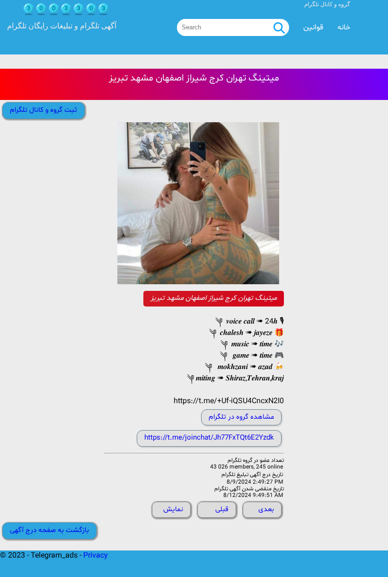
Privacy (95, 555)
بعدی (266, 509)
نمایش (173, 509)
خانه (343, 27)
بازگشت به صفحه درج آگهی (49, 530)
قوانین (313, 27)
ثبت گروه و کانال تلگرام (43, 110)
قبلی (222, 509)
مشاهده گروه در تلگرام (241, 417)
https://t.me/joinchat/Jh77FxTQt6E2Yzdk (209, 438)
